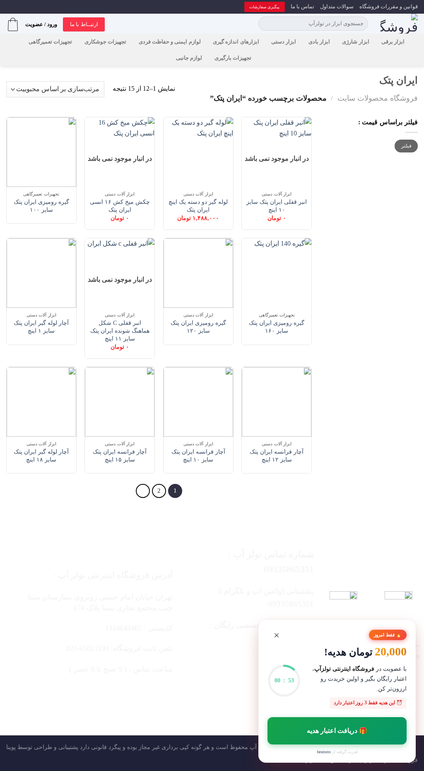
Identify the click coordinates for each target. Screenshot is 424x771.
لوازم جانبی (189, 58)
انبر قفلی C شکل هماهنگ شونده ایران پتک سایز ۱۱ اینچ (119, 330)
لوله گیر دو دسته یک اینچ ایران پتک (198, 205)
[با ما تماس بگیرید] (239, 692)
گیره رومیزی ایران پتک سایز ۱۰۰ (41, 205)
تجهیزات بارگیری (232, 58)
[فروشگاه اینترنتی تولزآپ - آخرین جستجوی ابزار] (399, 24)
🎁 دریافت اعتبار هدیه (337, 730)
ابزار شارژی (355, 42)
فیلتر (406, 146)
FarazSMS (324, 751)
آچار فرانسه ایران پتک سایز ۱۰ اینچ (198, 455)
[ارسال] (266, 24)
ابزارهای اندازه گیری (236, 42)
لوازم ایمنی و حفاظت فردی (169, 42)
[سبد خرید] (12, 24)
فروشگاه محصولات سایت (377, 98)
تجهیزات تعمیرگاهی (50, 42)
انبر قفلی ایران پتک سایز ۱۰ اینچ (276, 205)
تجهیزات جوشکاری (105, 42)
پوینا (11, 747)
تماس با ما (302, 7)
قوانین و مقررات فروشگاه (388, 7)
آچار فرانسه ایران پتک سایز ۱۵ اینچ (120, 455)
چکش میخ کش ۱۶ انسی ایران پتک (120, 205)
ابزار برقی (393, 42)
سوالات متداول (337, 7)
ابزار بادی (319, 42)
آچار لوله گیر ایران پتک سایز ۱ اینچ (41, 326)
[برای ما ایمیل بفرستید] (255, 692)
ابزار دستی (283, 42)
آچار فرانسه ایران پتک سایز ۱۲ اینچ (277, 455)
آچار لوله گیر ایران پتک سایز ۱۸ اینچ (41, 455)
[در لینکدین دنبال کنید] (222, 692)
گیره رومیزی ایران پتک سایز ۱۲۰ (198, 326)
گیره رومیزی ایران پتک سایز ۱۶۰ (276, 326)
